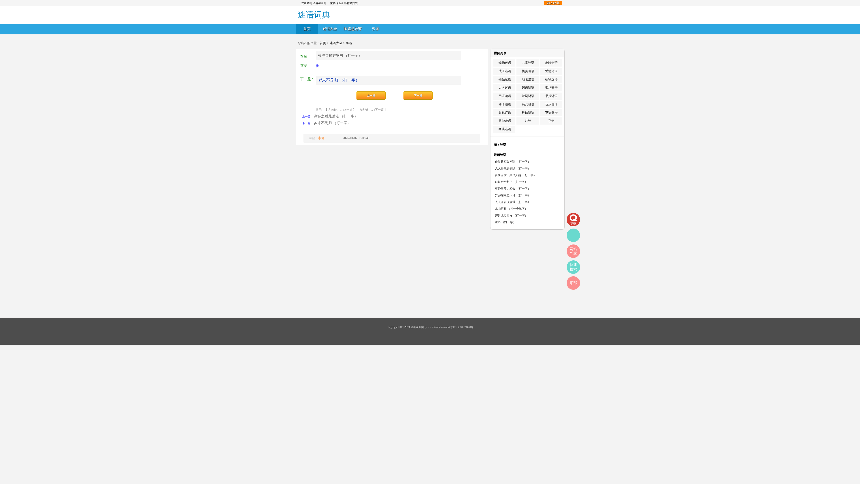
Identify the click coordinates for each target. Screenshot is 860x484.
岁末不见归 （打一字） (338, 80)
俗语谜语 (505, 104)
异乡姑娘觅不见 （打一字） (513, 195)
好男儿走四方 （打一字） (511, 215)
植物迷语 (551, 79)
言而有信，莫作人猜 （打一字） (515, 175)
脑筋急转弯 (353, 29)
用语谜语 (505, 96)
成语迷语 (505, 71)
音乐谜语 (551, 104)
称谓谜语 (528, 112)
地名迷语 (528, 79)
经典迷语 (505, 129)
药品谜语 (528, 104)
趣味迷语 (551, 63)
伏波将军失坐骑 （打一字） (513, 161)
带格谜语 (551, 87)
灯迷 (528, 121)
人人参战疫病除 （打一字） (513, 168)
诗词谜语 (528, 96)
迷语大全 (330, 29)
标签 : (316, 138)
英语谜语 (551, 112)
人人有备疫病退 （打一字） (513, 202)
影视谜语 (505, 112)
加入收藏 (553, 3)
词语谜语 (528, 87)
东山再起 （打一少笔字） (511, 208)
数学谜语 (505, 121)
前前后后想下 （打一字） (511, 182)
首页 (307, 29)
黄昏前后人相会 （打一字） (513, 188)
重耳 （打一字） (505, 222)
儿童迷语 (528, 63)
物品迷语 (505, 79)
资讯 (375, 29)
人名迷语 (505, 87)
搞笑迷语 (528, 71)
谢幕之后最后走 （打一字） (336, 116)
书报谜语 (551, 96)
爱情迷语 (551, 71)
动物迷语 (505, 63)
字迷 (349, 43)
